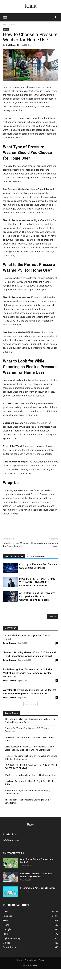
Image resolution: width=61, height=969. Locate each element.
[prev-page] (5, 607)
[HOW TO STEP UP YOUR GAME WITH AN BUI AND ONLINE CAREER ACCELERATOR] (10, 582)
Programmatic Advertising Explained (38, 888)
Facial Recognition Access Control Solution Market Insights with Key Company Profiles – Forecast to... (28, 673)
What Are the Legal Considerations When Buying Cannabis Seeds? (27, 792)
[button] (5, 17)
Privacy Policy (30, 960)
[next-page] (9, 607)
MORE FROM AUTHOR (37, 556)
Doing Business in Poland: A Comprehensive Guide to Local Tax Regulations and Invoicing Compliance (29, 748)
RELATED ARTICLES (14, 556)
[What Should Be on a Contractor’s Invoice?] (10, 863)
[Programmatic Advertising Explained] (10, 891)
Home (5, 24)
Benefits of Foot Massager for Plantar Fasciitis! (16, 545)
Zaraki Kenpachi (12, 45)
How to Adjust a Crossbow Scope (44, 545)
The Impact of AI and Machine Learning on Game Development (28, 801)
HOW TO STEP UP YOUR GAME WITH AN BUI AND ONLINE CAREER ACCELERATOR (37, 582)
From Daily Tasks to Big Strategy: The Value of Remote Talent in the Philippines (31, 757)
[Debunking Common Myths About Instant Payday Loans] (10, 877)
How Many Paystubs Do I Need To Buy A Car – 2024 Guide (29, 783)
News (13, 24)
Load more (29, 704)
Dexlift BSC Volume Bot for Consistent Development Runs (29, 739)
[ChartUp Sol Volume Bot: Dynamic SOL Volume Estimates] (10, 568)
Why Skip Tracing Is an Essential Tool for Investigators (30, 775)
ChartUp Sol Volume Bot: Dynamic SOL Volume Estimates (27, 730)
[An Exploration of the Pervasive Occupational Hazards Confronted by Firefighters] (10, 596)
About (41, 960)
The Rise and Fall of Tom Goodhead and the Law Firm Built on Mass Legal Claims (30, 720)
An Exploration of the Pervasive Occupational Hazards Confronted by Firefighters (37, 596)
